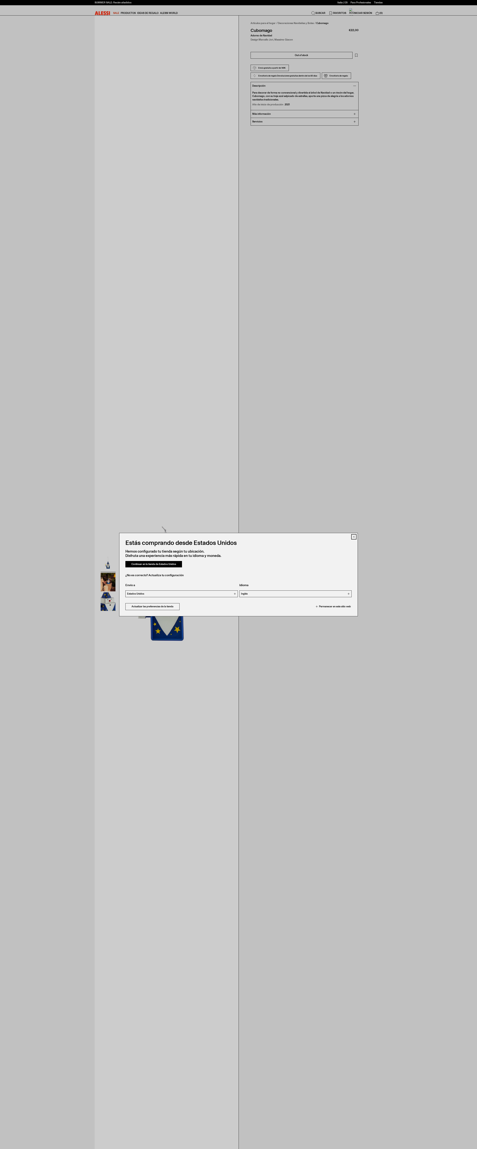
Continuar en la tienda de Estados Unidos (153, 564)
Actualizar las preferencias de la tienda (152, 606)
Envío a (130, 585)
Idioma (244, 585)
